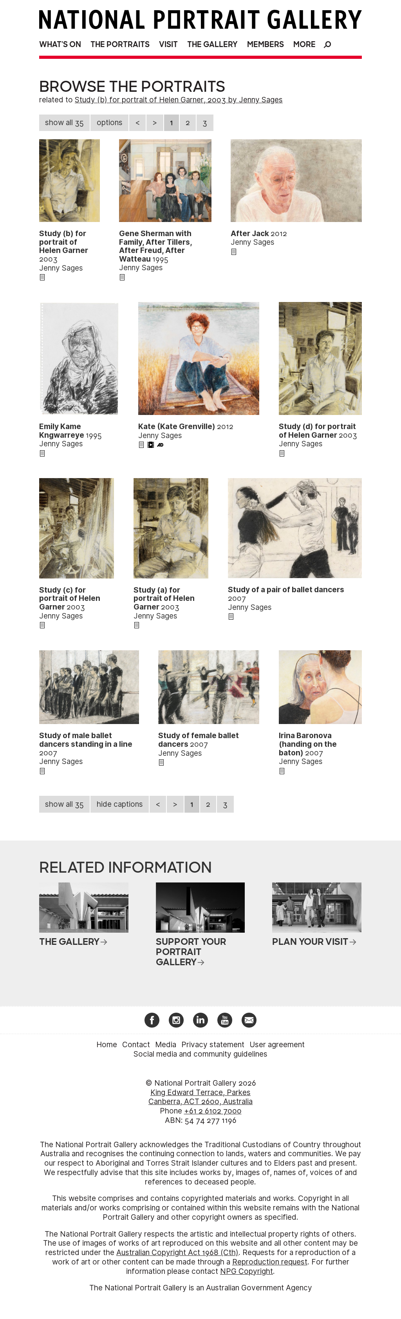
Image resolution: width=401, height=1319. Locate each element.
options (110, 122)
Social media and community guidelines (200, 1054)
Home (106, 1044)
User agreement (277, 1044)
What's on (60, 44)
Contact (136, 1044)
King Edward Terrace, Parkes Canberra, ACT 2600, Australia (200, 1097)
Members (265, 44)
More (304, 44)
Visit (168, 44)
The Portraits (120, 44)
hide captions (120, 804)
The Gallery (212, 44)
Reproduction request (269, 1261)
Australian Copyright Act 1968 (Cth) (177, 1252)
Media (165, 1044)
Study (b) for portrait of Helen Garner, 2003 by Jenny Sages (179, 99)
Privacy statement (212, 1044)
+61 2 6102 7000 (213, 1110)
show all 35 (64, 122)
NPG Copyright (246, 1271)
